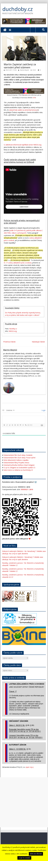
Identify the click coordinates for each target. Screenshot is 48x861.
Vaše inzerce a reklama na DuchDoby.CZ (18, 470)
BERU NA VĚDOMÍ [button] (36, 854)
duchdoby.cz (17, 8)
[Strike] (12, 425)
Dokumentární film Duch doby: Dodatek (18, 455)
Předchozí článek (9, 342)
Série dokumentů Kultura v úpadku (16, 460)
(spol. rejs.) (30, 767)
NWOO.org (13, 331)
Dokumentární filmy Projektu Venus (16, 462)
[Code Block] (23, 425)
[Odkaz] (25, 425)
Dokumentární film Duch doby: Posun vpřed (19, 458)
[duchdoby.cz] (5, 30)
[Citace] (20, 425)
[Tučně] (4, 425)
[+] (31, 425)
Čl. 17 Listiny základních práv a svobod (17, 263)
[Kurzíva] (7, 425)
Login (43, 410)
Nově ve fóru (9, 545)
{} (28, 425)
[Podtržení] (9, 425)
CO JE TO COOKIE (24, 858)
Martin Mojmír (24, 70)
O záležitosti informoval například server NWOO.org (22, 145)
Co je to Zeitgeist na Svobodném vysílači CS (19, 467)
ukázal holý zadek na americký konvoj (22, 110)
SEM (34, 98)
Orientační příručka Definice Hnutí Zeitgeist (19, 465)
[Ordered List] (15, 425)
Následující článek (38, 342)
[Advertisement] (24, 802)
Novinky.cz (13, 329)
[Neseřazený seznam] (17, 425)
